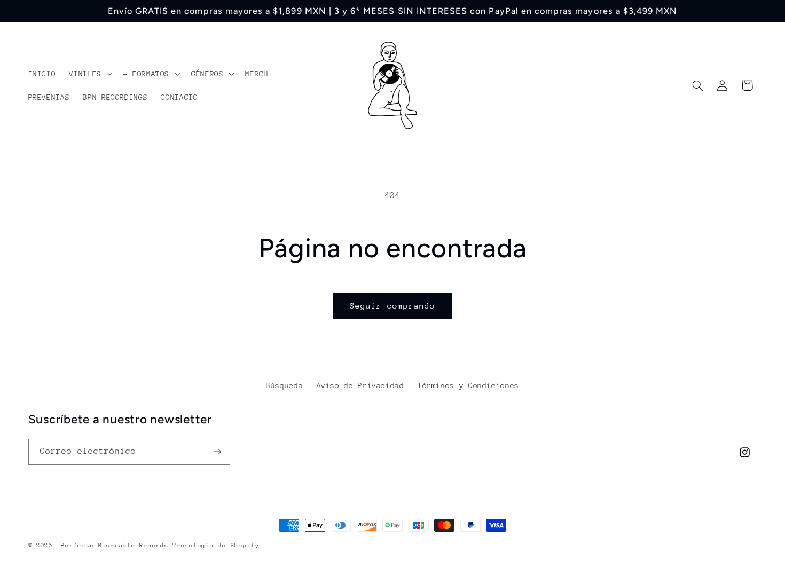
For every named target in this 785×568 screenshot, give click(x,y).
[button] (89, 73)
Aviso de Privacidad (360, 385)
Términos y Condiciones (468, 385)
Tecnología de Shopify (215, 545)
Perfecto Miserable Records (114, 545)
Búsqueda (284, 385)
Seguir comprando (393, 305)
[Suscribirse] (217, 452)
